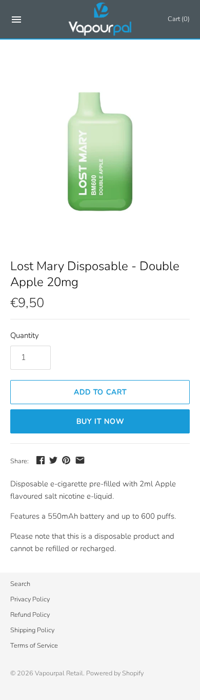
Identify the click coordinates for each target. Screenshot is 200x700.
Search (20, 584)
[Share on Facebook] (40, 460)
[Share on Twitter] (53, 460)
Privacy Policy (30, 599)
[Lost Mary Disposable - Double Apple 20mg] (100, 155)
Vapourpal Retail (59, 673)
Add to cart (100, 392)
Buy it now (100, 421)
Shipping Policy (32, 630)
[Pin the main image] (66, 460)
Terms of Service (34, 645)
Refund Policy (30, 614)
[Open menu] (16, 21)
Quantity (24, 335)
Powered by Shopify (115, 673)
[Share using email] (80, 460)
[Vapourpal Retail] (100, 19)
